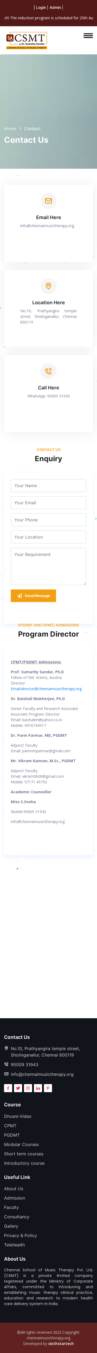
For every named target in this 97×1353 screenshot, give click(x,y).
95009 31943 (24, 1064)
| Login (40, 7)
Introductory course (24, 1163)
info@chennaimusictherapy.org (47, 225)
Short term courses (23, 1153)
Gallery (11, 1226)
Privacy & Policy (20, 1235)
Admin (55, 7)
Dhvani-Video (18, 1116)
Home (10, 128)
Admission (14, 1198)
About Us (13, 1188)
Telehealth (14, 1244)
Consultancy (16, 1216)
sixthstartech (61, 1343)
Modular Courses (21, 1144)
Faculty (11, 1207)
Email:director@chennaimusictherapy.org (46, 688)
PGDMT (12, 1135)
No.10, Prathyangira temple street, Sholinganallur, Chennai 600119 (45, 1052)
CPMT (10, 1125)
